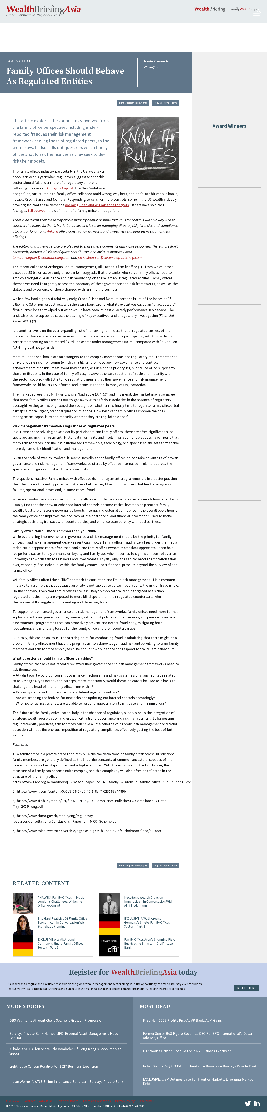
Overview (12, 1101)
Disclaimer (146, 1101)
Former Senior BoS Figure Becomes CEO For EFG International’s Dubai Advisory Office (197, 1035)
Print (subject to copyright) (133, 102)
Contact (29, 1101)
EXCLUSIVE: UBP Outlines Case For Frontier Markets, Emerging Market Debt (198, 1081)
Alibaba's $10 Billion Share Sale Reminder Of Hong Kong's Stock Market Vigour (65, 1051)
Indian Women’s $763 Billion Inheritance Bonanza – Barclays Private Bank (66, 1081)
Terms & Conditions (97, 1101)
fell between (37, 210)
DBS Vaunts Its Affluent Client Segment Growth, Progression (56, 1020)
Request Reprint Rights (165, 102)
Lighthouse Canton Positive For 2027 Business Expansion (53, 1066)
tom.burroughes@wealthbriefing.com (41, 257)
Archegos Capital (60, 188)
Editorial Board (67, 1101)
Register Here (246, 988)
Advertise (46, 1101)
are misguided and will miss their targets (97, 205)
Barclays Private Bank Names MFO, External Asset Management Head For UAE (63, 1035)
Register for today (133, 972)
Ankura (52, 231)
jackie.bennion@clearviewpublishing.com (110, 257)
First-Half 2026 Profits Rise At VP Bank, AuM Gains (182, 1020)
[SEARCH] (259, 11)
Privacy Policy (125, 1101)
